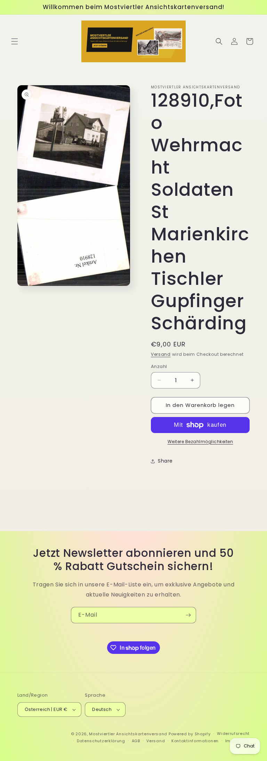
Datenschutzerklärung (101, 741)
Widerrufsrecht (233, 733)
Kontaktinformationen (195, 741)
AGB (136, 741)
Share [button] (165, 460)
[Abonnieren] (188, 615)
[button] (14, 41)
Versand (161, 354)
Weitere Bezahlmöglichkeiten (200, 441)
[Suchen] (219, 41)
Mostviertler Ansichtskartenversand (128, 734)
